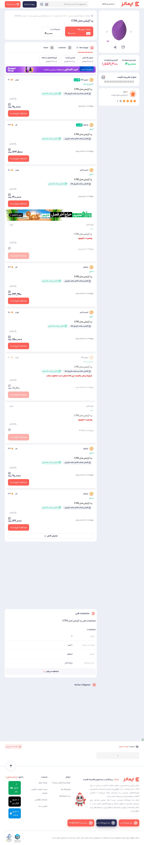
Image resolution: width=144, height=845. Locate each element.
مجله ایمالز (42, 782)
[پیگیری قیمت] (123, 47)
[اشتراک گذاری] (115, 47)
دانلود (14, 777)
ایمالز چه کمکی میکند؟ (61, 782)
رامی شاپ (90, 224)
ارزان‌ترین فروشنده (129, 60)
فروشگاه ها (65, 789)
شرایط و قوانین (41, 799)
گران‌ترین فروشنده (111, 60)
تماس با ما (43, 806)
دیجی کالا (81, 80)
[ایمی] (81, 799)
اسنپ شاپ (84, 170)
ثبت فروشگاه (64, 796)
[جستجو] (41, 4)
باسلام (82, 125)
